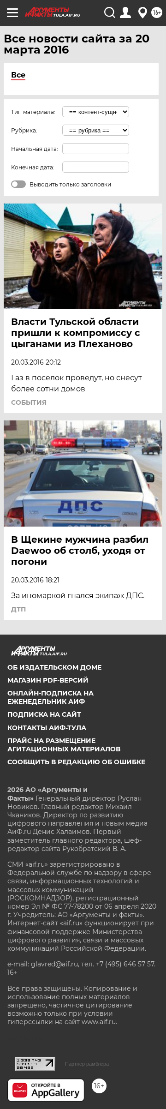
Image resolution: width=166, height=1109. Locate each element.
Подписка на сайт (44, 714)
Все (18, 75)
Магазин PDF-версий (48, 680)
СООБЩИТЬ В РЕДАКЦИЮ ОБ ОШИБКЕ (76, 762)
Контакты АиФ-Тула (46, 728)
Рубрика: (24, 130)
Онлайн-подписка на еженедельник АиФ (50, 697)
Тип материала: (33, 111)
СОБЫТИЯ (29, 402)
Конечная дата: (32, 167)
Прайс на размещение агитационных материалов (63, 745)
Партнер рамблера (87, 1064)
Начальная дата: (34, 148)
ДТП (18, 609)
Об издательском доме (54, 667)
